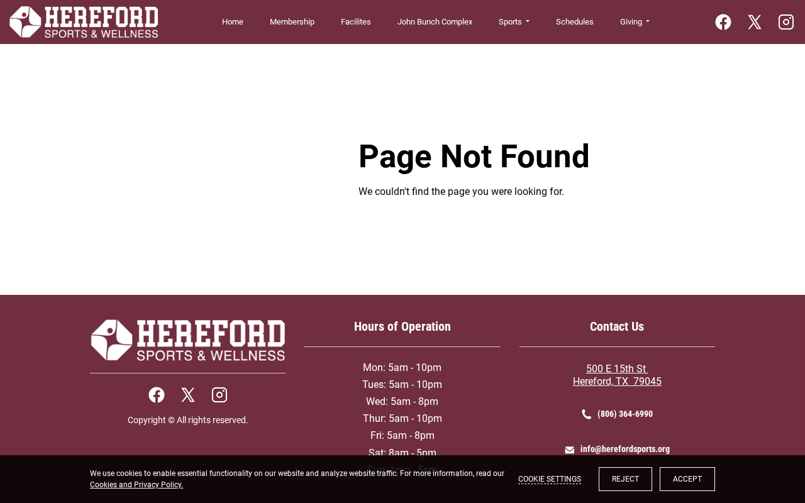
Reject (625, 479)
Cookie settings (549, 479)
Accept (687, 479)
